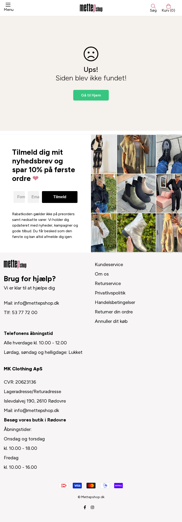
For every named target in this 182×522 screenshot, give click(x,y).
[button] (168, 8)
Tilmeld (59, 197)
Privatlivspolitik (110, 293)
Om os (102, 274)
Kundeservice (109, 264)
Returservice (108, 283)
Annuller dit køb (111, 321)
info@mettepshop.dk (36, 303)
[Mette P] (91, 8)
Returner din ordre (114, 312)
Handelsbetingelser (115, 302)
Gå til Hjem (91, 95)
